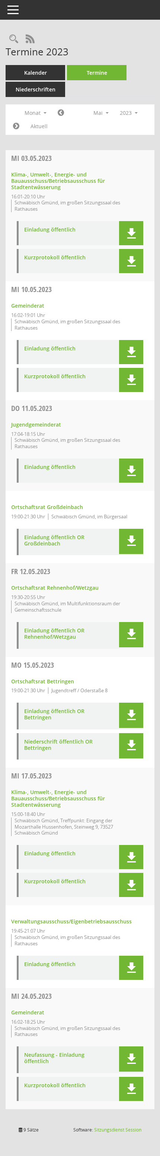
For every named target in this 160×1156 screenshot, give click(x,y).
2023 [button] (126, 112)
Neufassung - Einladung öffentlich (54, 1058)
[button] (131, 233)
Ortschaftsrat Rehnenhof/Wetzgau (55, 587)
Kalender (35, 72)
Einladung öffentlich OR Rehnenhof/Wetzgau (54, 634)
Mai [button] (98, 112)
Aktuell (39, 126)
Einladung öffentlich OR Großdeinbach (54, 540)
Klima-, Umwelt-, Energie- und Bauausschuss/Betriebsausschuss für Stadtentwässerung (58, 181)
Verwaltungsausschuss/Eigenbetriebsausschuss (71, 921)
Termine (97, 72)
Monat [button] (33, 112)
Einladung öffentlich (50, 230)
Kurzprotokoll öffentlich (55, 258)
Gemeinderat (27, 305)
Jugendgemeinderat (36, 424)
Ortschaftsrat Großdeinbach (47, 507)
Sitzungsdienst (117, 1130)
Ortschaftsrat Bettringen (42, 681)
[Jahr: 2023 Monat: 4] (61, 113)
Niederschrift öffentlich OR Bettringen (58, 745)
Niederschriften (35, 89)
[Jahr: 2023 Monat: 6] (16, 126)
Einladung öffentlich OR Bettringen (54, 714)
